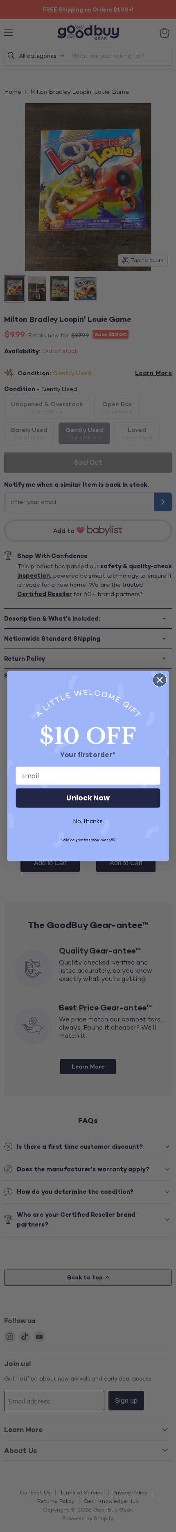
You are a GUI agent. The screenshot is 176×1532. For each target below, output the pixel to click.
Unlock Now (87, 798)
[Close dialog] (159, 679)
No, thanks (88, 822)
